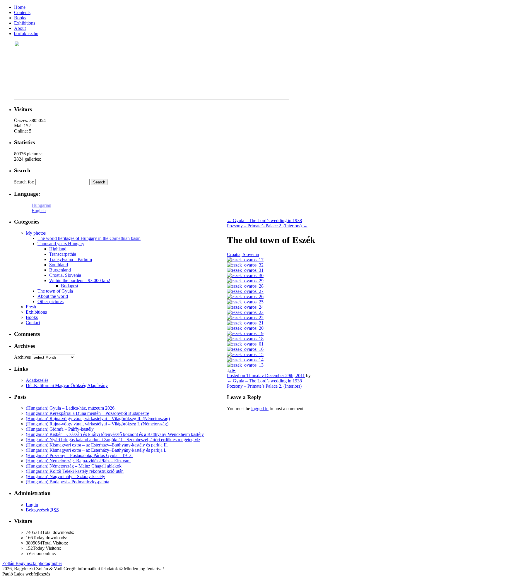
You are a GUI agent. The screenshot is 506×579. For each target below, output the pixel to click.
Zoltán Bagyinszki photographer (32, 563)
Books (32, 317)
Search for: (24, 181)
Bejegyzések (42, 509)
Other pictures (50, 301)
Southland (58, 264)
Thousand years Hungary (60, 243)
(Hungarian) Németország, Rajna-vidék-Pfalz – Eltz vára (78, 460)
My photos (36, 233)
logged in (260, 408)
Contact (33, 322)
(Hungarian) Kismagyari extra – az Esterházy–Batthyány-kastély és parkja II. (97, 444)
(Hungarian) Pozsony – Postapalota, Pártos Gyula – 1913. (79, 455)
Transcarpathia (62, 254)
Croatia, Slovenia (243, 254)
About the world (52, 296)
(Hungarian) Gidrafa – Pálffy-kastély (60, 429)
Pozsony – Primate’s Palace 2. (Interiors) (267, 225)
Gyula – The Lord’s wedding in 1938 (264, 220)
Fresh (31, 306)
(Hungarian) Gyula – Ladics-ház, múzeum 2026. (71, 408)
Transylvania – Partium (70, 259)
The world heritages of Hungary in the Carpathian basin (89, 238)
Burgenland (60, 269)
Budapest (69, 285)
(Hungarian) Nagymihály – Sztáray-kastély (65, 476)
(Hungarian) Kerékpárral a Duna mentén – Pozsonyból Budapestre (87, 413)
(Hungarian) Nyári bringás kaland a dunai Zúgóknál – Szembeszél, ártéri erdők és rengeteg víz (113, 439)
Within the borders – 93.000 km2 (79, 280)
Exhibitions (36, 312)
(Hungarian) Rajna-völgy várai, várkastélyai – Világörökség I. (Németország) (97, 423)
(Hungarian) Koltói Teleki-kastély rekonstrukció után (75, 471)
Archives (22, 357)
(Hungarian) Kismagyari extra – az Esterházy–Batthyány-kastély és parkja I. (96, 450)
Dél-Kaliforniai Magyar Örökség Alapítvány (67, 385)
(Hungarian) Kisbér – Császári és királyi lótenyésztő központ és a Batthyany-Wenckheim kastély (115, 434)
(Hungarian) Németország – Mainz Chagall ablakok (74, 465)
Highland (57, 248)
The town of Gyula (55, 290)
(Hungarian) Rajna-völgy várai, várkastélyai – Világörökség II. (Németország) (98, 418)
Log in (32, 504)
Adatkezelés (37, 380)
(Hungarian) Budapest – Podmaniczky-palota (67, 481)
